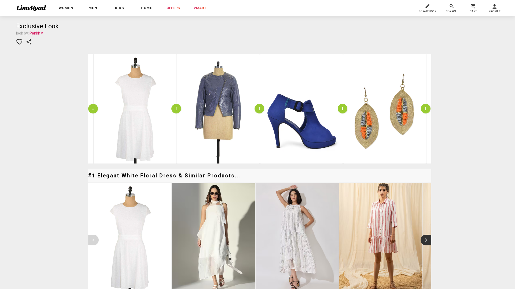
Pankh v (36, 33)
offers (173, 8)
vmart (200, 8)
